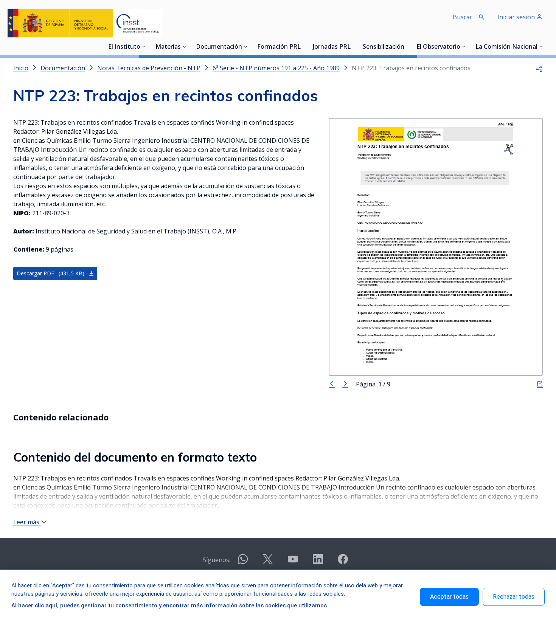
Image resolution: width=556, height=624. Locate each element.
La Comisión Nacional (506, 47)
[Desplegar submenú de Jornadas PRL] (353, 46)
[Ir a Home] (85, 23)
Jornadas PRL (332, 47)
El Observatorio (438, 47)
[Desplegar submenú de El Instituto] (144, 46)
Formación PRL (279, 47)
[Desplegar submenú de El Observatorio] (464, 46)
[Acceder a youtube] (293, 562)
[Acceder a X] (268, 562)
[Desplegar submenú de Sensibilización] (406, 46)
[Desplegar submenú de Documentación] (246, 46)
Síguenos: (216, 560)
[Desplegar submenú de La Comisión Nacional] (541, 46)
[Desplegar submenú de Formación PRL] (303, 46)
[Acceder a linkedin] (318, 562)
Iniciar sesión (516, 17)
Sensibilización (383, 47)
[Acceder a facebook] (343, 562)
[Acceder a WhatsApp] (243, 562)
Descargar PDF (50, 273)
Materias (168, 47)
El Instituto (124, 47)
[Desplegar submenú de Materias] (184, 46)
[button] (539, 68)
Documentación (219, 47)
